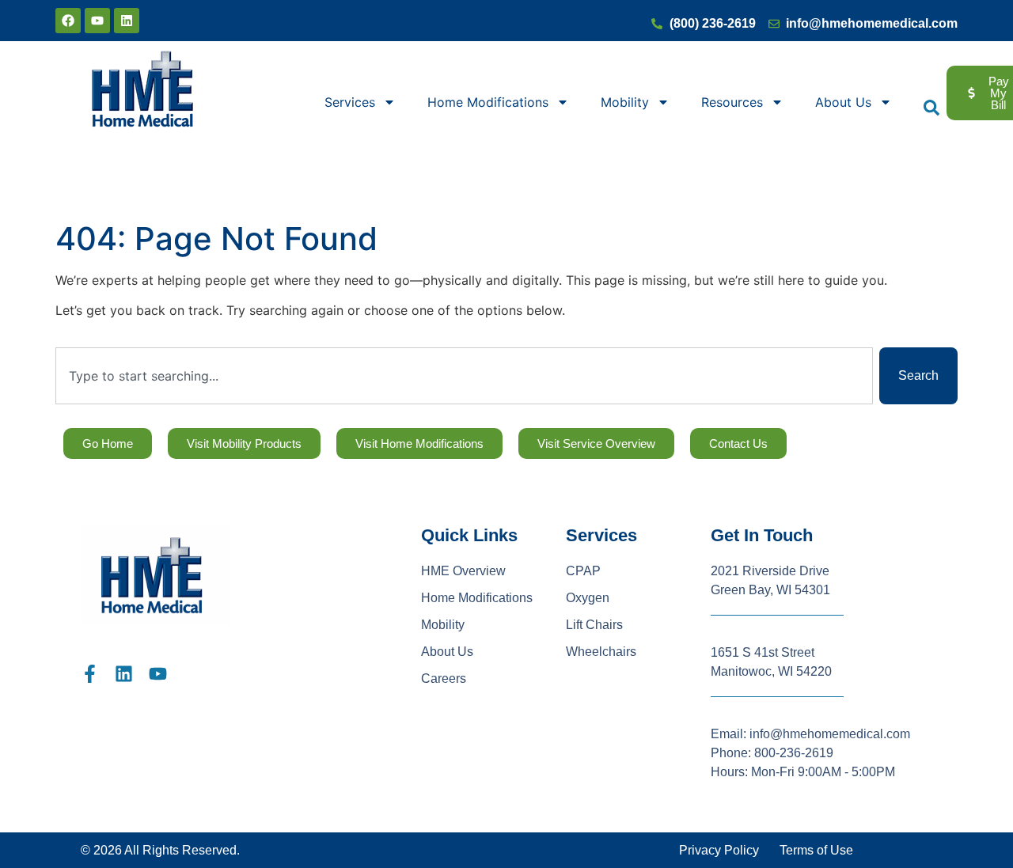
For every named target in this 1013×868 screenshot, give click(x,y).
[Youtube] (97, 20)
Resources (732, 102)
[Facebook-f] (90, 674)
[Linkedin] (126, 20)
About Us (843, 102)
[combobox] (464, 375)
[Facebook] (68, 20)
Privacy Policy (719, 850)
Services (349, 102)
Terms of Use (816, 850)
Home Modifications (487, 102)
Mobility (625, 102)
